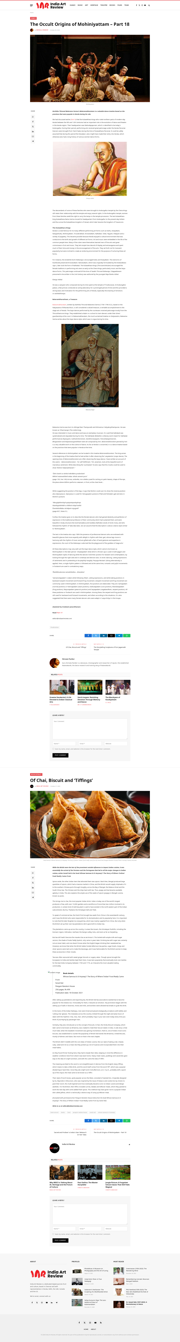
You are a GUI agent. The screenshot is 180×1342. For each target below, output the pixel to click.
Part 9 (73, 119)
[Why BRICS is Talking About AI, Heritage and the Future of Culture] (62, 1172)
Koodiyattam (55, 627)
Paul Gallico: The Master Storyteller (88, 1183)
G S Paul (108, 702)
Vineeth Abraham (83, 1187)
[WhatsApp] (33, 117)
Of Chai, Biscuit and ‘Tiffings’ (76, 647)
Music (80, 5)
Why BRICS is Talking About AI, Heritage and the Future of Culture (61, 1184)
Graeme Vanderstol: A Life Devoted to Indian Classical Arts (61, 699)
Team (126, 5)
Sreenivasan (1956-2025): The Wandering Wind (136, 1270)
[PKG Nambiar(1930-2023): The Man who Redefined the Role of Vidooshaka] (118, 1292)
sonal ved (93, 1112)
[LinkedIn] (33, 131)
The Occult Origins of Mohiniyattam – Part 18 (110, 1132)
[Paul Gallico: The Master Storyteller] (90, 1172)
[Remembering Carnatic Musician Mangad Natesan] (118, 1281)
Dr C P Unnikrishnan (84, 704)
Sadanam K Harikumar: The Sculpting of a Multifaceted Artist (96, 1291)
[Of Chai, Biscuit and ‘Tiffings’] (90, 824)
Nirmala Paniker (42, 30)
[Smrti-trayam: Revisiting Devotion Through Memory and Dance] (90, 687)
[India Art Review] (51, 5)
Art (86, 5)
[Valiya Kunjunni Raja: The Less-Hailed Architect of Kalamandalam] (77, 1302)
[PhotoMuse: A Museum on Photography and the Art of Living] (77, 1271)
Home (31, 12)
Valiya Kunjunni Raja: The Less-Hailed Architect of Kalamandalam (95, 1302)
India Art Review (42, 786)
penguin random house (80, 1112)
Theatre (103, 5)
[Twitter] (33, 126)
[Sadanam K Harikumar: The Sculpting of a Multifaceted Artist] (77, 1292)
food (69, 1112)
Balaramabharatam (59, 305)
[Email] (33, 136)
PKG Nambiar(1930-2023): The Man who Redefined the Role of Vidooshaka (137, 1292)
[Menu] (31, 5)
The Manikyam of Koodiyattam (113, 698)
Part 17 (59, 613)
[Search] (149, 5)
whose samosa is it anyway (106, 1112)
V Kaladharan (54, 704)
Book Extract (36, 774)
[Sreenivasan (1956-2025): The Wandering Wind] (118, 1271)
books (63, 1112)
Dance (72, 5)
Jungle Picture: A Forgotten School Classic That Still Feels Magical (118, 1184)
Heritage (94, 5)
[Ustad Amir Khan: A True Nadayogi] (77, 1281)
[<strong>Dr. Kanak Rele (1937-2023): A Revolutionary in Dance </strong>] (118, 1304)
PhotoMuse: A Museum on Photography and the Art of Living (96, 1270)
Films (120, 5)
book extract (55, 1112)
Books (112, 5)
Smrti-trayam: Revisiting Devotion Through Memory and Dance (89, 699)
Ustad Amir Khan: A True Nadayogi (93, 1280)
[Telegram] (33, 141)
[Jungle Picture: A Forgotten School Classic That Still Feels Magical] (118, 1172)
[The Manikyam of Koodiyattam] (118, 687)
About (93, 1329)
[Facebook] (33, 122)
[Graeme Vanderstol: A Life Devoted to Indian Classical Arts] (62, 687)
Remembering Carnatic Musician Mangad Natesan (137, 1280)
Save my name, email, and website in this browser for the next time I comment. (82, 749)
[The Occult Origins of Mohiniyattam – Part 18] (90, 68)
